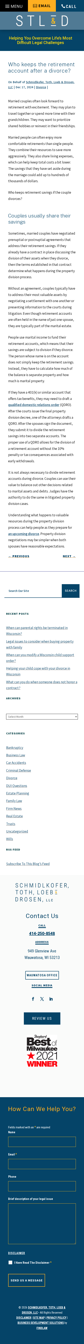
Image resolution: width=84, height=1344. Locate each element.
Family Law (14, 801)
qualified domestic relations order (33, 405)
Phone (12, 1176)
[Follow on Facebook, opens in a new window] (33, 999)
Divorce (41, 87)
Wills (9, 839)
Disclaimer (16, 1253)
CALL (71, 6)
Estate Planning (17, 793)
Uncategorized (17, 831)
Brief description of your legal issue (30, 1199)
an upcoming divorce (23, 534)
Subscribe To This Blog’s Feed (28, 864)
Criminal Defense (18, 770)
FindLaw (42, 1328)
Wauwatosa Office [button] (42, 975)
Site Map (39, 1317)
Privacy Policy (56, 1317)
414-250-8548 (42, 933)
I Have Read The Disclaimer (33, 1263)
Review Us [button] (42, 1018)
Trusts (10, 824)
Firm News (14, 808)
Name (11, 1132)
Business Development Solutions (41, 1322)
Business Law (15, 755)
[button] (14, 7)
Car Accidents (16, 762)
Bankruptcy (14, 747)
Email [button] (44, 5)
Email (12, 1154)
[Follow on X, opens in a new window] (42, 999)
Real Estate (14, 816)
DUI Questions (16, 785)
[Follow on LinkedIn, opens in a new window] (51, 999)
